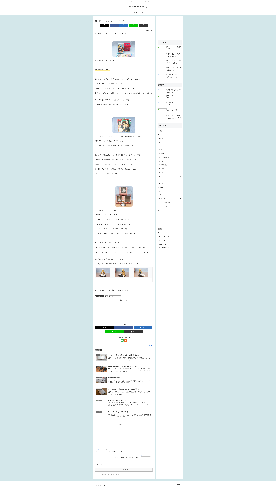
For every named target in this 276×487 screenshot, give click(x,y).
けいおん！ (112, 296)
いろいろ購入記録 (100, 296)
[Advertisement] (124, 311)
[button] (143, 25)
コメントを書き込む (123, 470)
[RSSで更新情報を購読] (125, 340)
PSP (107, 296)
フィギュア (119, 296)
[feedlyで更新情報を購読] (122, 340)
